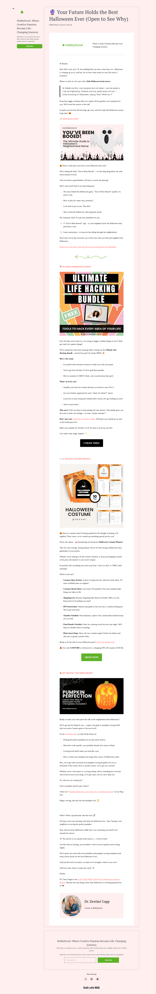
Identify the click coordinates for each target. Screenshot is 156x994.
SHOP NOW (92, 657)
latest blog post (70, 734)
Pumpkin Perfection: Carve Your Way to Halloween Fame (91, 792)
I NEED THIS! (92, 443)
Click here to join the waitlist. (84, 419)
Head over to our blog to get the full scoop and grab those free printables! (88, 247)
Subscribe (29, 46)
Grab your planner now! (105, 642)
